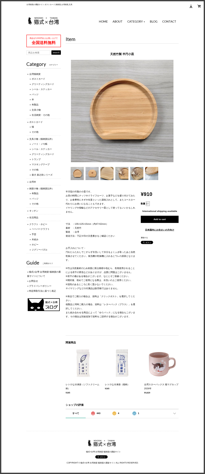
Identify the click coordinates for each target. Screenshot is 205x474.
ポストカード (38, 79)
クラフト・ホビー (38, 224)
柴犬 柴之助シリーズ (42, 175)
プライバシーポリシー (40, 286)
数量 (143, 203)
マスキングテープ (41, 164)
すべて (75, 413)
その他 (35, 132)
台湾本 (32, 182)
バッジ (35, 94)
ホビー (35, 244)
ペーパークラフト (41, 229)
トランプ (36, 159)
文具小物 (36, 110)
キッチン (33, 210)
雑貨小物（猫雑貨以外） (41, 188)
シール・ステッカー (42, 89)
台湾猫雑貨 (35, 74)
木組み (35, 239)
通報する (144, 238)
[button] (136, 21)
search (56, 52)
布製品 (35, 104)
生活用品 (33, 217)
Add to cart (160, 219)
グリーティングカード (43, 84)
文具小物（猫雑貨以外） (41, 139)
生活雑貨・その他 (41, 115)
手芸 (34, 234)
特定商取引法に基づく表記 (42, 291)
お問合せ (33, 281)
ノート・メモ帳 (39, 144)
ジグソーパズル (39, 249)
